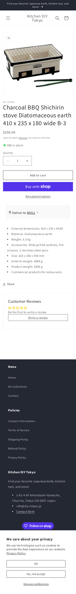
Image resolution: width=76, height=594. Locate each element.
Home (12, 377)
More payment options (38, 196)
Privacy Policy (16, 553)
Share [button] (11, 284)
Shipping (22, 137)
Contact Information (21, 421)
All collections (17, 386)
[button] (8, 18)
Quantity (8, 153)
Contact (13, 395)
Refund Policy (17, 448)
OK (36, 564)
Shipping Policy (18, 439)
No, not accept (36, 574)
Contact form (25, 511)
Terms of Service (18, 430)
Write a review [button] (38, 317)
